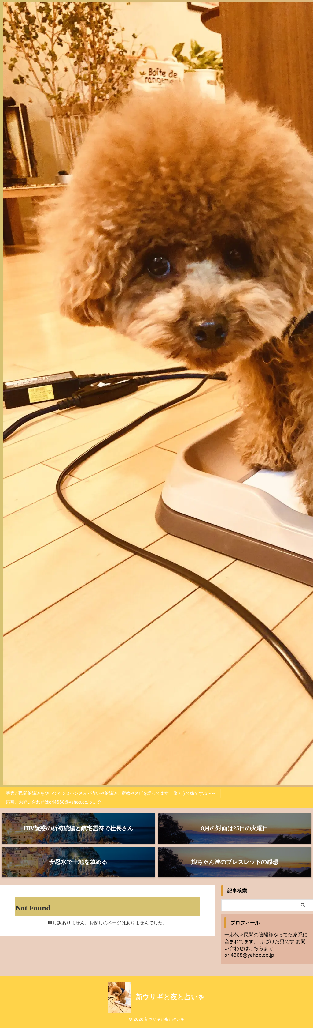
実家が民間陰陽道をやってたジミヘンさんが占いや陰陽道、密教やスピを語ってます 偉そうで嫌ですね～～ (111, 793)
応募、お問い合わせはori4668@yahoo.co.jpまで (53, 801)
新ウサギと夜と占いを (170, 997)
